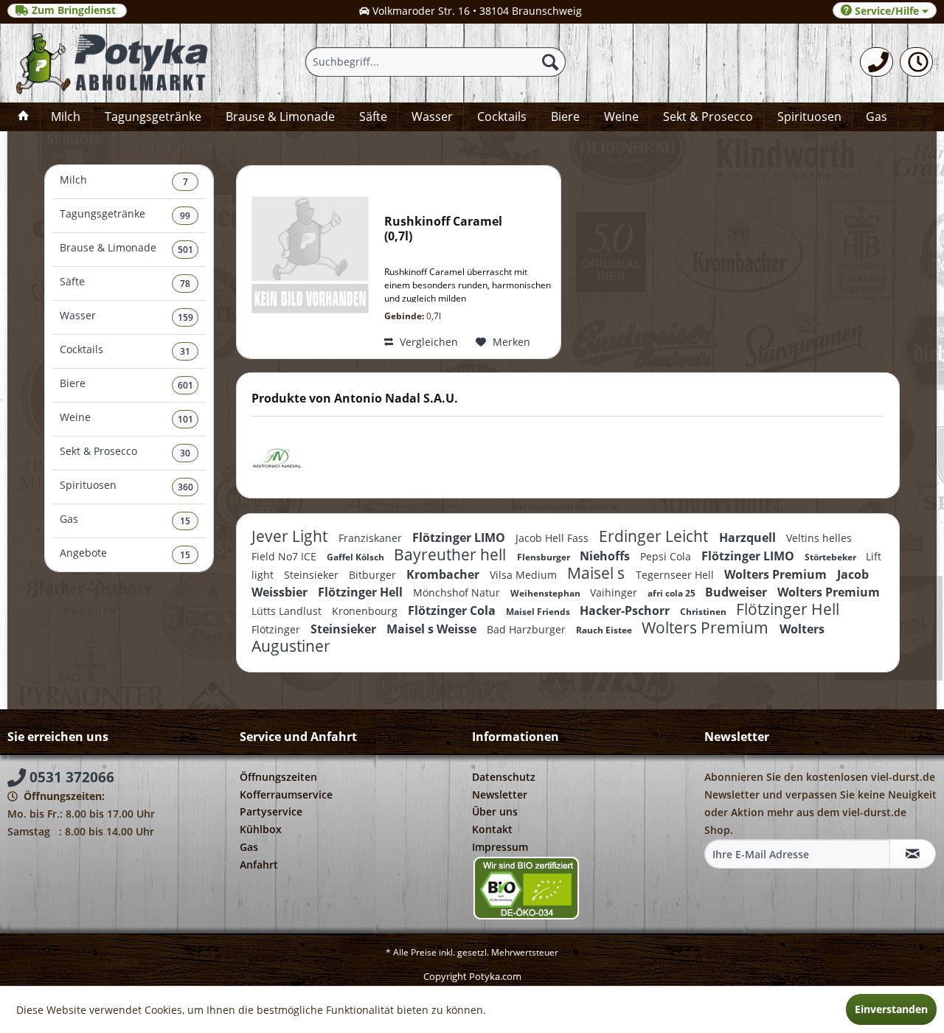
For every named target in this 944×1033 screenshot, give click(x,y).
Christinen (704, 611)
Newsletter (499, 794)
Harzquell (749, 537)
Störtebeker (831, 557)
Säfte (125, 282)
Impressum (500, 847)
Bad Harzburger (528, 629)
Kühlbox (261, 829)
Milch (124, 180)
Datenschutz (503, 777)
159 (185, 317)
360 (185, 487)
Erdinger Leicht (655, 536)
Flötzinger (277, 629)
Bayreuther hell (452, 554)
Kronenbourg (366, 611)
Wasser (126, 316)
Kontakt (492, 829)
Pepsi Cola (667, 556)
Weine (126, 417)
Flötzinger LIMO (460, 537)
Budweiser (737, 592)
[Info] (916, 62)
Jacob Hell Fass (553, 538)
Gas (125, 519)
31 (185, 351)
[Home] (23, 116)
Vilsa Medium (525, 575)
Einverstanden (891, 1009)
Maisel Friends (539, 611)
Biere (126, 384)
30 (185, 453)
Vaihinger (615, 592)
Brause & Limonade (126, 248)
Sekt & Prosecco (125, 451)
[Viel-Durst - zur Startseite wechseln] (113, 63)
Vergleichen (427, 342)
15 (185, 521)
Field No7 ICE (285, 556)
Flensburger (544, 557)
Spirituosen (126, 485)
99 (185, 215)
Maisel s (597, 573)
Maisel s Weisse (432, 629)
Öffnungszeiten (278, 777)
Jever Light (291, 536)
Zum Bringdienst (74, 10)
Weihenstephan (546, 593)
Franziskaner (372, 538)
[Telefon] (876, 62)
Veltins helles (819, 538)
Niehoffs (606, 556)
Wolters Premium (777, 574)
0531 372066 (70, 777)
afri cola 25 (673, 593)
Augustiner (290, 646)
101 (185, 419)
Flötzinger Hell (362, 592)
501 (185, 249)
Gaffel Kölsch (356, 557)
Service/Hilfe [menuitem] (887, 11)
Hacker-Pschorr (626, 610)
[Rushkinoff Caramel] (306, 262)
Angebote (125, 553)
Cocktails (125, 350)
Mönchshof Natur (458, 592)
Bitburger (374, 575)
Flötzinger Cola (453, 610)
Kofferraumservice (286, 794)
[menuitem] (876, 62)
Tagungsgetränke (125, 214)
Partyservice (271, 811)
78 (185, 283)
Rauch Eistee (605, 630)
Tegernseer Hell (676, 575)
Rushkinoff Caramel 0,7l (443, 229)
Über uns (495, 811)
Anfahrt (259, 865)
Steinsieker (312, 575)
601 (185, 385)
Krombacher (444, 574)
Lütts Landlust (287, 611)
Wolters (802, 629)
